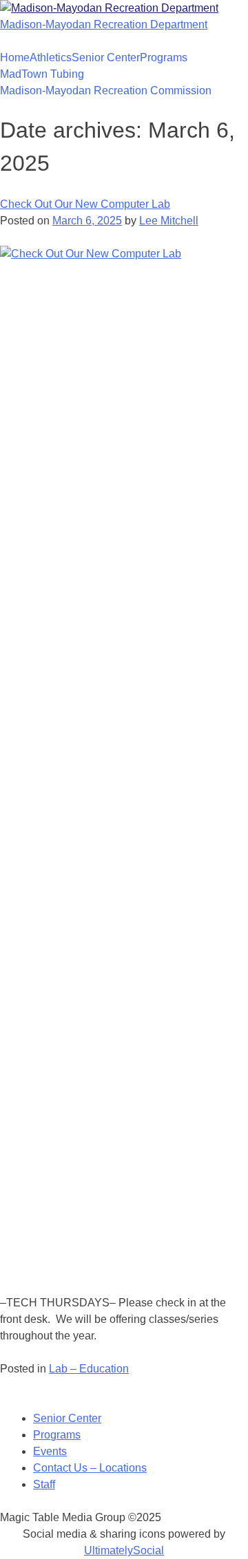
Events (50, 1451)
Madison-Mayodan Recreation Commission (105, 90)
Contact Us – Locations (90, 1468)
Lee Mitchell (168, 220)
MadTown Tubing (42, 74)
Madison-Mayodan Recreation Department (103, 24)
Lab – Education (89, 1369)
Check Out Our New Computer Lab (85, 204)
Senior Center (106, 57)
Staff (44, 1484)
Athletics (51, 57)
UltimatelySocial (124, 1550)
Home (15, 57)
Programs (163, 57)
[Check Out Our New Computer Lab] (124, 253)
